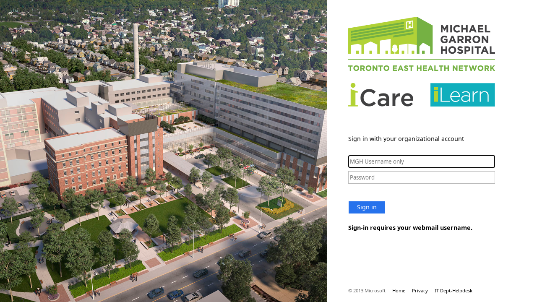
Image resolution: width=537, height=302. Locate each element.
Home (398, 290)
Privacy (420, 290)
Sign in (367, 207)
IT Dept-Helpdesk (453, 290)
